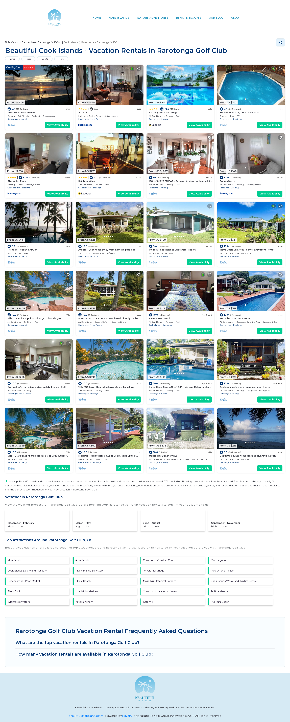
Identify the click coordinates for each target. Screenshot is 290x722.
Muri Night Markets (86, 591)
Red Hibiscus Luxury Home (235, 318)
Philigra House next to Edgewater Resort (172, 249)
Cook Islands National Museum (161, 591)
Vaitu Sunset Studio (160, 318)
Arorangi (23, 119)
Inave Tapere (25, 393)
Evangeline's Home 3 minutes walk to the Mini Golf (37, 387)
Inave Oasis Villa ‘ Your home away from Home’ (247, 249)
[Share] (280, 42)
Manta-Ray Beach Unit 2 (163, 455)
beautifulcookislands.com (86, 715)
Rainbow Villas (86, 181)
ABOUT (236, 17)
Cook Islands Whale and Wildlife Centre (234, 581)
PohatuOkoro (227, 181)
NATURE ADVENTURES (152, 17)
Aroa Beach (82, 560)
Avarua (164, 393)
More (61, 59)
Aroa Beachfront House (21, 112)
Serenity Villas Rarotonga (163, 112)
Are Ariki (83, 112)
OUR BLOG (216, 17)
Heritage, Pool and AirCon (22, 249)
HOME (96, 17)
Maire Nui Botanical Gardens (159, 581)
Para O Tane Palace (222, 570)
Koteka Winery (84, 601)
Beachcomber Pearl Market (24, 581)
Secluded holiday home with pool (239, 112)
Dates (12, 59)
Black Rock (14, 591)
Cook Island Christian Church (159, 560)
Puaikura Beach (220, 601)
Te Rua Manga (219, 591)
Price (28, 59)
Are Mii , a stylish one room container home (245, 387)
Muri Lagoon (218, 560)
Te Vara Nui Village (153, 570)
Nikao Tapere (96, 119)
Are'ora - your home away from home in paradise (106, 249)
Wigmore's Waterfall (20, 601)
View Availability (57, 125)
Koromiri (148, 601)
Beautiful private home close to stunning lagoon (248, 455)
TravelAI (127, 715)
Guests (44, 59)
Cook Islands (225, 119)
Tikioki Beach (83, 581)
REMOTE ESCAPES (188, 17)
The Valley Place (17, 181)
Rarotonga (12, 119)
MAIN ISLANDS (119, 17)
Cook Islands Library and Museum (27, 570)
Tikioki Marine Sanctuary (89, 570)
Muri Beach (14, 560)
